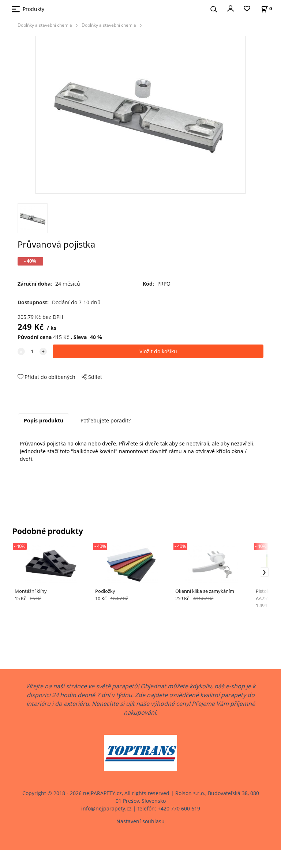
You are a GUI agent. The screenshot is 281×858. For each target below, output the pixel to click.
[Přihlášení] (230, 8)
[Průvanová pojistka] (140, 114)
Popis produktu (43, 420)
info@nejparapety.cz (106, 808)
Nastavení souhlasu (140, 821)
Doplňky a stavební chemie (45, 25)
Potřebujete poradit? (105, 420)
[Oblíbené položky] (247, 9)
